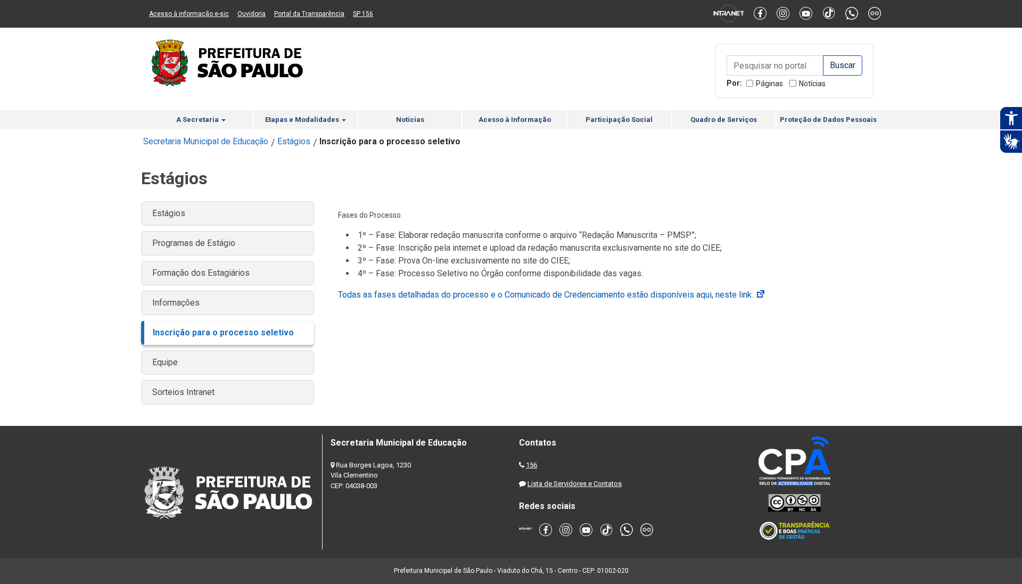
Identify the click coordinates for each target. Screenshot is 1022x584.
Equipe (165, 362)
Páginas (769, 83)
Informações (176, 303)
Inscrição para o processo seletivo (223, 332)
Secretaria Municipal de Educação (205, 141)
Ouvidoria (251, 14)
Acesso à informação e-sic (189, 14)
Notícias (812, 83)
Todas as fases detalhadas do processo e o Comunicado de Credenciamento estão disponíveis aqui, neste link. (552, 295)
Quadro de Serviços (723, 120)
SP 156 (363, 14)
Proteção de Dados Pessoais (828, 120)
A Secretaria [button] (198, 120)
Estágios (293, 141)
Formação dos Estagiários (201, 273)
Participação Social (619, 120)
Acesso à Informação (515, 120)
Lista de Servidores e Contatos (575, 484)
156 (531, 465)
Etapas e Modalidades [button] (303, 120)
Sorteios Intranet (183, 392)
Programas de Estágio (193, 243)
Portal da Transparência (309, 14)
